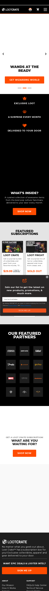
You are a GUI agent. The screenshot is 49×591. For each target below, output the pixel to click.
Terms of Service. (25, 305)
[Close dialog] (47, 277)
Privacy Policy (12, 305)
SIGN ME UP (25, 310)
